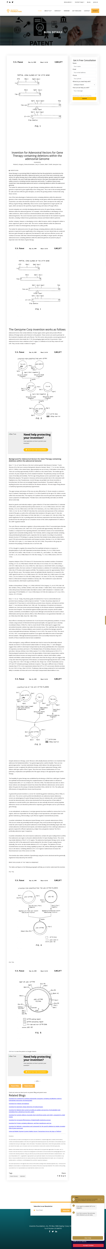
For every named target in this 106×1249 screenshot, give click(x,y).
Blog (88, 2)
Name (74, 63)
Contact (87, 11)
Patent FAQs (15, 1086)
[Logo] (14, 11)
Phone (75, 75)
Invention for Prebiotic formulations (19, 1103)
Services (57, 11)
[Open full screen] (99, 1199)
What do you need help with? (82, 81)
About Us (47, 11)
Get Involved (76, 11)
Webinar (66, 11)
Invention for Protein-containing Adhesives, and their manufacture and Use (30, 1123)
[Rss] (65, 1176)
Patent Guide (28, 1086)
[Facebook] (7, 2)
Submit (84, 98)
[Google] (61, 1176)
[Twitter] (12, 2)
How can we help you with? (81, 87)
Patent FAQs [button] (79, 2)
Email (74, 69)
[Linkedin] (9, 2)
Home (40, 11)
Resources (67, 2)
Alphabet (22, 1176)
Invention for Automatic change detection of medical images (26, 1107)
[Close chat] (102, 1199)
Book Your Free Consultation (36, 450)
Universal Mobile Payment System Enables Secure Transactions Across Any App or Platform (35, 1131)
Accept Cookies (88, 1245)
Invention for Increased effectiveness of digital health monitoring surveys (30, 1120)
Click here (11, 1051)
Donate (95, 11)
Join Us (95, 2)
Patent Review (14, 1176)
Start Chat (88, 1238)
